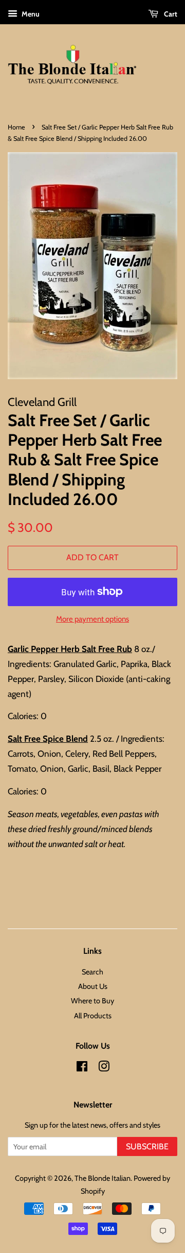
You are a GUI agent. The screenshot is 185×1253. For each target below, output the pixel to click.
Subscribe (147, 1146)
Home (16, 127)
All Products (93, 1015)
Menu (30, 14)
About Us (92, 986)
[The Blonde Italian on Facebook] (82, 1068)
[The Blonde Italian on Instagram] (103, 1068)
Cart (169, 14)
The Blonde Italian (103, 1178)
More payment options (92, 619)
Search (92, 972)
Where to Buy (92, 1000)
